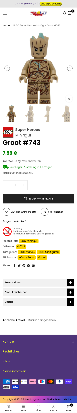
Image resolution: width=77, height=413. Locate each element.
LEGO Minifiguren (48, 252)
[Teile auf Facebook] (14, 265)
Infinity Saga (26, 257)
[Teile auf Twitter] (19, 265)
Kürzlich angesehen (42, 320)
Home (6, 25)
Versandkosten (31, 161)
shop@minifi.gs (27, 3)
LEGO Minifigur (28, 241)
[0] (70, 13)
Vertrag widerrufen (51, 3)
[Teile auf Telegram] (28, 265)
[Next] (70, 68)
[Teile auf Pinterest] (23, 265)
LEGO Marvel (26, 252)
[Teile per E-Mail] (33, 265)
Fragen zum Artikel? (14, 221)
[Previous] (7, 68)
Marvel (42, 257)
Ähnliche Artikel (14, 320)
